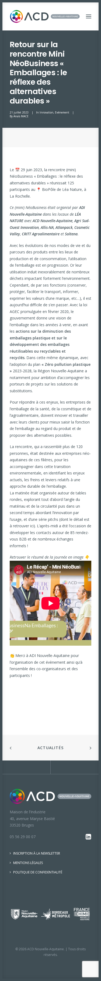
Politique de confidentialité (37, 872)
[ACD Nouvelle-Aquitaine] (45, 16)
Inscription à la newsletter (36, 853)
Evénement (62, 112)
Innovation (46, 112)
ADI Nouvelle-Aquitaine (49, 655)
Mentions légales (28, 862)
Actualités (50, 747)
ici (32, 525)
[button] (88, 16)
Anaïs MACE (21, 116)
